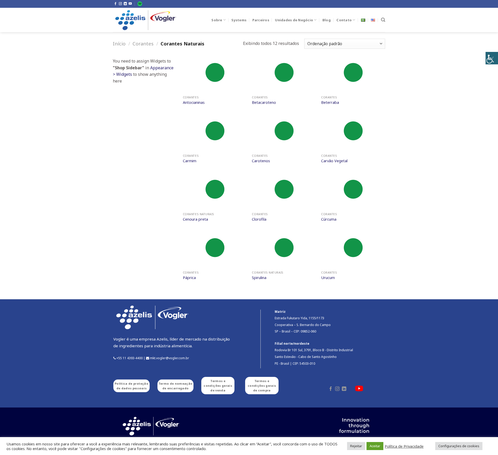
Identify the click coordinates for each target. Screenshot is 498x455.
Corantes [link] (143, 43)
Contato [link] (344, 20)
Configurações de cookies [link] (458, 446)
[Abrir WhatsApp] (485, 442)
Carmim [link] (189, 161)
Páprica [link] (189, 277)
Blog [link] (326, 20)
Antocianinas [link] (194, 102)
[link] (492, 58)
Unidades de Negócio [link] (294, 20)
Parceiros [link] (260, 20)
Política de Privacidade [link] (404, 446)
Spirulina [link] (259, 277)
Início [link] (119, 43)
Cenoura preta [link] (195, 219)
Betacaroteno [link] (264, 102)
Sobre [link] (216, 20)
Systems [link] (238, 20)
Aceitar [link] (375, 446)
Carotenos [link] (261, 161)
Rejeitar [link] (356, 446)
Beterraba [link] (330, 102)
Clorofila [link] (259, 219)
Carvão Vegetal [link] (334, 161)
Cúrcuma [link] (328, 219)
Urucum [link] (328, 277)
